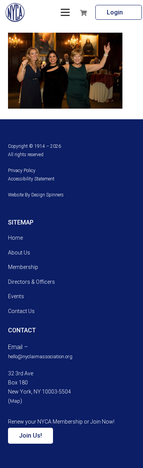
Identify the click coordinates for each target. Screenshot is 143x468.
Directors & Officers (31, 282)
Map (15, 401)
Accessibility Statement (31, 179)
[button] (65, 12)
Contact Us (21, 311)
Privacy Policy (21, 170)
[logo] (15, 12)
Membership (23, 267)
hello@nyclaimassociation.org (40, 356)
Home (15, 238)
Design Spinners (47, 195)
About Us (19, 253)
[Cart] (95, 12)
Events (16, 296)
